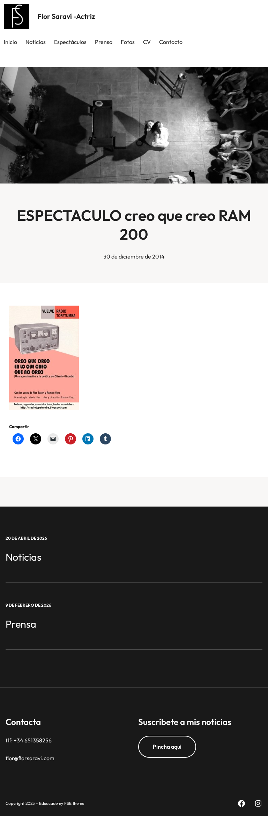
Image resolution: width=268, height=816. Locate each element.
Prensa (21, 623)
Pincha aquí (167, 746)
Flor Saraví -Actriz (66, 16)
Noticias (23, 557)
